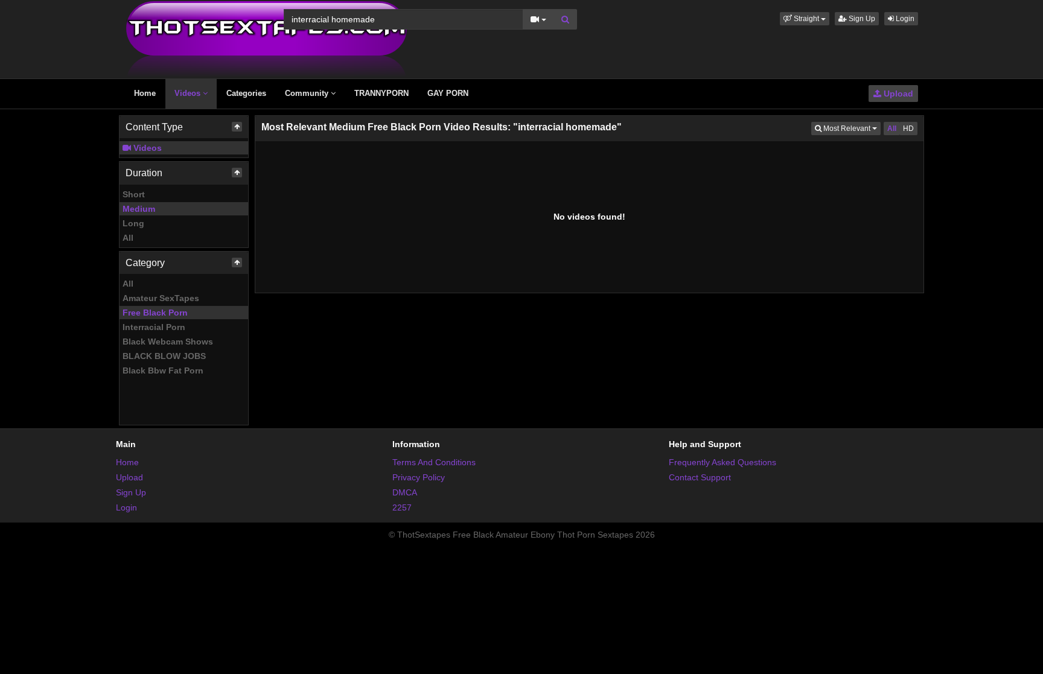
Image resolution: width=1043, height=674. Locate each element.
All (128, 238)
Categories (246, 93)
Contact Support (700, 477)
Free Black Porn (155, 312)
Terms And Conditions (434, 462)
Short (134, 194)
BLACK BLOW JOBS (164, 356)
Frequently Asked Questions (722, 462)
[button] (804, 18)
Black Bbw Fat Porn (163, 370)
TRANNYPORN (381, 93)
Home (145, 93)
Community (308, 93)
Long (133, 223)
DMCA (404, 492)
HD (908, 128)
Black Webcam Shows (168, 341)
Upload (897, 93)
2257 (402, 507)
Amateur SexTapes (161, 298)
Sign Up (861, 18)
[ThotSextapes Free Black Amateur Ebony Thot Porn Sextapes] (266, 38)
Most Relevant (851, 128)
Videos (188, 93)
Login (904, 18)
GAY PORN (447, 93)
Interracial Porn (154, 327)
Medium (139, 209)
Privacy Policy (418, 477)
